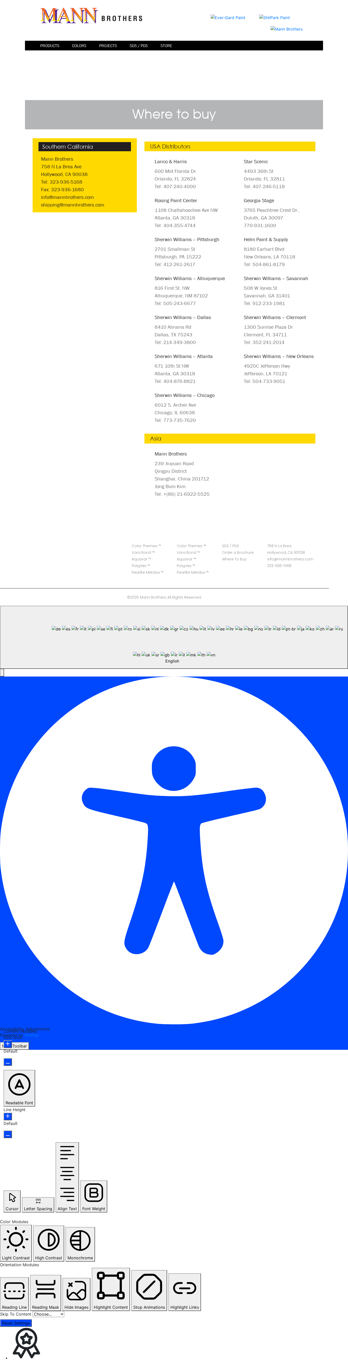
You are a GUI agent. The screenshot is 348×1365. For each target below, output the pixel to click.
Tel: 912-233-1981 (264, 303)
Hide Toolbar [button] (14, 1046)
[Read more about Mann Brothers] (287, 28)
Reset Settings (16, 1323)
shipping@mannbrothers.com (72, 205)
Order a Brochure (238, 552)
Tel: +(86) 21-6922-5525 (182, 494)
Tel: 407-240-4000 (175, 186)
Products (49, 45)
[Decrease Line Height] (8, 1134)
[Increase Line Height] (8, 1116)
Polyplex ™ (141, 565)
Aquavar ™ (141, 559)
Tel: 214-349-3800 (175, 342)
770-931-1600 (260, 225)
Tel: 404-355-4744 (175, 225)
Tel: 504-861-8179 (264, 264)
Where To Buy (234, 559)
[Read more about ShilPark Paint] (274, 17)
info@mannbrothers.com (67, 197)
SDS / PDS (139, 46)
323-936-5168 (279, 565)
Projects (108, 46)
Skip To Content (15, 1314)
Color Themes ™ (146, 545)
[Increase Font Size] (8, 1044)
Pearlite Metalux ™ (148, 572)
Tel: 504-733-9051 (264, 381)
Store (166, 45)
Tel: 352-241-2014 (264, 342)
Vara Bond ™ (143, 552)
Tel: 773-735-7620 (175, 420)
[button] (2, 673)
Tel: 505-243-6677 (175, 303)
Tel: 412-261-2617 (175, 264)
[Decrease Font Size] (8, 1062)
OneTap (31, 1035)
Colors (79, 46)
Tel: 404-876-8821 (175, 381)
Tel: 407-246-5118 (264, 186)
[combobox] (174, 637)
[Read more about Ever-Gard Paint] (228, 17)
